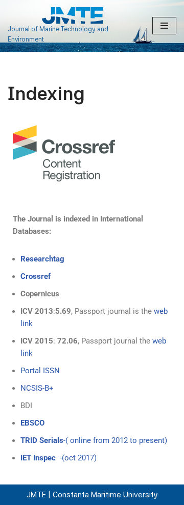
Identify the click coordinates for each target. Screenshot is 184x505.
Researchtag (42, 259)
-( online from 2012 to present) (93, 440)
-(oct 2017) (58, 457)
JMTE (36, 494)
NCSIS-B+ (37, 388)
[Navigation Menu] (164, 25)
